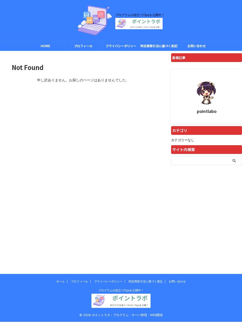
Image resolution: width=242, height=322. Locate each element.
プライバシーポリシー (121, 46)
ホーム (60, 281)
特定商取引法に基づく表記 (158, 46)
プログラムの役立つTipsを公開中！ (121, 290)
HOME (45, 46)
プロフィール (83, 46)
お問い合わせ (196, 46)
